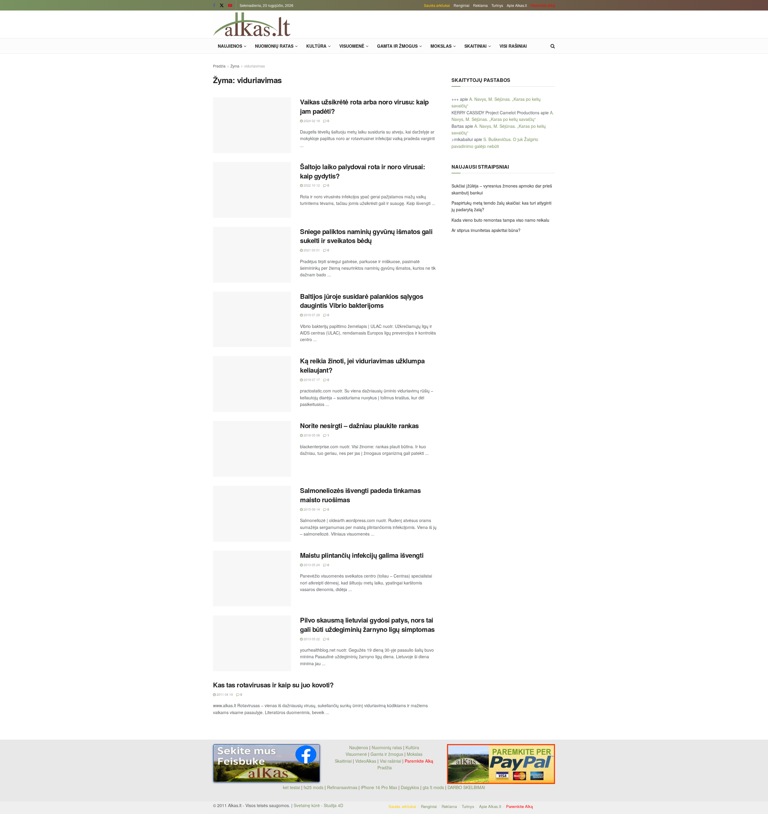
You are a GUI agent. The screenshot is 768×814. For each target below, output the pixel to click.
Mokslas (441, 46)
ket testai (292, 787)
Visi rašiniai (513, 46)
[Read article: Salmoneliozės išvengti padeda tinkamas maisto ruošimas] (252, 514)
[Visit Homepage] (251, 24)
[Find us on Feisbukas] (214, 5)
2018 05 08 (311, 435)
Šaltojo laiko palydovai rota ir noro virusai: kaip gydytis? (362, 171)
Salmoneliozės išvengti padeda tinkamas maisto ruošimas (360, 494)
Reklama (480, 5)
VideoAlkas (365, 761)
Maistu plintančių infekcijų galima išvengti (361, 555)
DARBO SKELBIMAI (466, 787)
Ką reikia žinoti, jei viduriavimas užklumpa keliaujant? (362, 365)
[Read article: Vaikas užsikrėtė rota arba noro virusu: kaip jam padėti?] (252, 125)
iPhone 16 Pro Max (379, 787)
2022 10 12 (311, 185)
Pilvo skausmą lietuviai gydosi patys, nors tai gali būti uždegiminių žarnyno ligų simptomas (367, 624)
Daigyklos (410, 787)
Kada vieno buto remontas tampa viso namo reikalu (500, 220)
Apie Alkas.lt (517, 5)
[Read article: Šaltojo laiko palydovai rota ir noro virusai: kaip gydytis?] (252, 190)
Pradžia (219, 65)
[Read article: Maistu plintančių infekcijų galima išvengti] (252, 578)
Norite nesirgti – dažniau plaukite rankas (359, 425)
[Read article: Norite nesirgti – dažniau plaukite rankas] (252, 449)
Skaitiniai (475, 46)
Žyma (234, 65)
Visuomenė (351, 46)
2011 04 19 (224, 694)
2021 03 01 (311, 250)
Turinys (497, 5)
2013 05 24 (311, 564)
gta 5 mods (434, 787)
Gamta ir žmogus (397, 46)
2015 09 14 (311, 509)
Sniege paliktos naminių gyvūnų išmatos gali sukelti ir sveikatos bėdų (366, 236)
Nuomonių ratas (274, 46)
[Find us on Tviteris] (222, 5)
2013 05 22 (311, 638)
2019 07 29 (311, 314)
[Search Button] (552, 45)
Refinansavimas (342, 787)
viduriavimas (254, 65)
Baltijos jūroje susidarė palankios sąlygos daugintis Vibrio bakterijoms (361, 300)
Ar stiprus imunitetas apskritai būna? (486, 230)
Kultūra (316, 46)
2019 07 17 (311, 379)
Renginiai (462, 5)
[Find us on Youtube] (230, 5)
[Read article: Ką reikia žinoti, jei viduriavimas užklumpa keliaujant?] (252, 384)
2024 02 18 (311, 120)
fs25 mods (313, 787)
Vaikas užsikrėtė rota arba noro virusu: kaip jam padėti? (364, 106)
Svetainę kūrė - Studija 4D (318, 805)
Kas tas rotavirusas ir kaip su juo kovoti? (273, 684)
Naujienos (230, 46)
